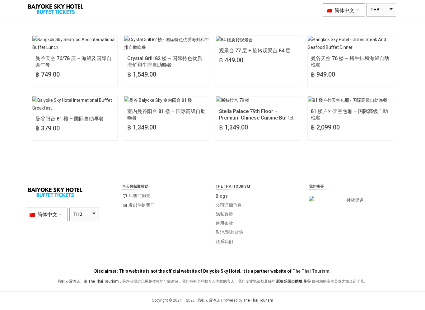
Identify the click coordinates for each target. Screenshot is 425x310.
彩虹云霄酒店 (69, 281)
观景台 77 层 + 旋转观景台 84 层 (255, 51)
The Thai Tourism (310, 271)
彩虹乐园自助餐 (289, 281)
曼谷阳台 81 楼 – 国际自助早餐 (69, 119)
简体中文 (343, 10)
